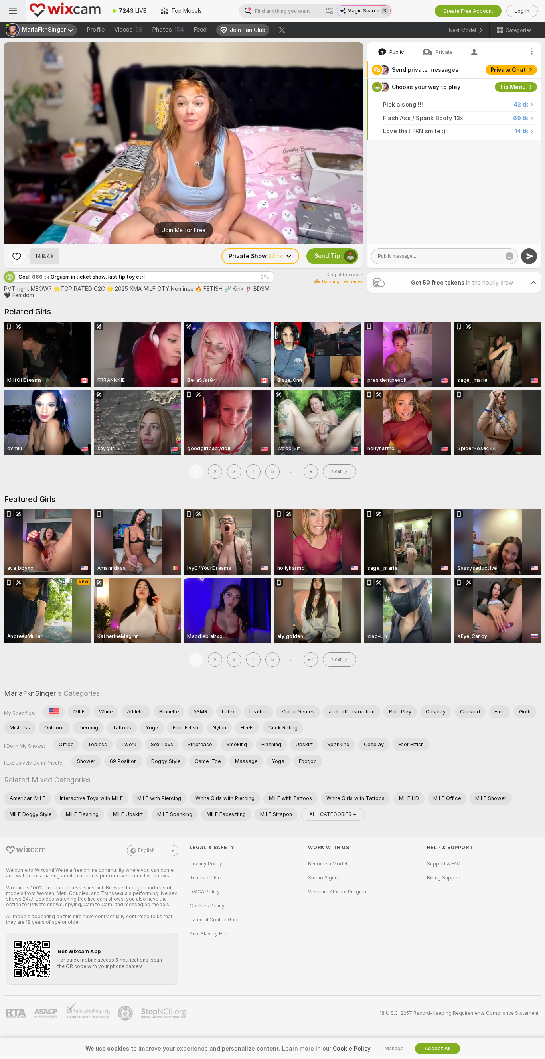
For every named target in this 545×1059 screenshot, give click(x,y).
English (146, 850)
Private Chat (508, 70)
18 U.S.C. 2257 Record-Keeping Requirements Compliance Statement (459, 1013)
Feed (200, 29)
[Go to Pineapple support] (126, 1013)
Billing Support (444, 878)
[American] (54, 711)
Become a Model (327, 864)
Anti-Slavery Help (210, 934)
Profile (96, 29)
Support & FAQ (444, 864)
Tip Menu (513, 87)
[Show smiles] (509, 256)
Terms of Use (205, 878)
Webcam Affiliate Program (338, 892)
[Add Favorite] (17, 256)
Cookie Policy (351, 1048)
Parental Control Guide (215, 920)
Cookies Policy (207, 906)
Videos (128, 29)
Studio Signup (324, 878)
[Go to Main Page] (65, 11)
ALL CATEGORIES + (333, 814)
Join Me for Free (183, 230)
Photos (168, 29)
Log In (522, 11)
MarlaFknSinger (30, 693)
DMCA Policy (205, 892)
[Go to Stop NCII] (164, 1013)
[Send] (529, 256)
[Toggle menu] (13, 11)
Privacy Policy (206, 864)
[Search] (329, 10)
